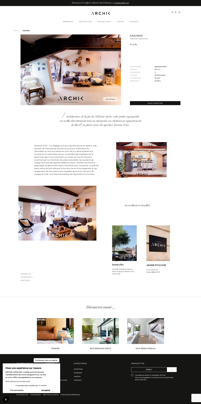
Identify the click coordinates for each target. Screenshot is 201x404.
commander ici (121, 3)
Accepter (45, 390)
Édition (120, 21)
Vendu (16, 30)
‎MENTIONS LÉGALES (51, 395)
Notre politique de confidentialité (17, 381)
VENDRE (55, 348)
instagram (78, 369)
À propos (134, 21)
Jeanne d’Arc (118, 265)
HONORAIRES (35, 395)
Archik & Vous (104, 21)
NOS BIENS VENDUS (145, 348)
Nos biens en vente (100, 348)
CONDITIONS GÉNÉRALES (70, 395)
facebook (78, 373)
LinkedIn (77, 376)
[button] (5, 399)
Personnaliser (17, 390)
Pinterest (78, 380)
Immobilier (68, 21)
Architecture (85, 21)
